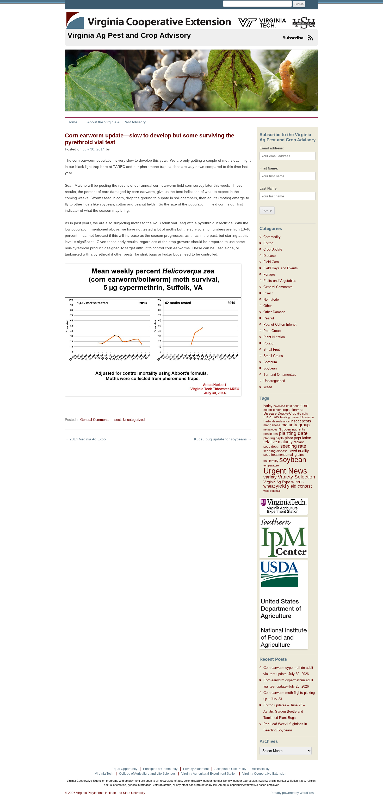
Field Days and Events (280, 268)
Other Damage (274, 312)
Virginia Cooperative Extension (264, 773)
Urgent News (285, 470)
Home (72, 122)
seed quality (299, 450)
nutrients (298, 429)
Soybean (270, 368)
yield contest (299, 486)
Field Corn (271, 262)
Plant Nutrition (274, 337)
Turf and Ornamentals (279, 375)
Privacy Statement (196, 769)
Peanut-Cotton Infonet (279, 324)
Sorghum (270, 362)
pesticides (270, 434)
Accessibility (260, 769)
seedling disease (275, 451)
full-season (307, 417)
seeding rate (293, 446)
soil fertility (270, 461)
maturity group (295, 424)
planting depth (273, 438)
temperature (271, 465)
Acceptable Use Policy (230, 769)
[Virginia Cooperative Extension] (74, 17)
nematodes (270, 429)
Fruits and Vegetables (279, 281)
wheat (269, 486)
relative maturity (278, 442)
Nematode (271, 299)
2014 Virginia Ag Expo (85, 439)
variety (270, 477)
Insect (116, 420)
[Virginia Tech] (259, 19)
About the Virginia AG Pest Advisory (116, 122)
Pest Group (272, 331)
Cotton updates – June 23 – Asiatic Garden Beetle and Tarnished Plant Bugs (284, 711)
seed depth (271, 446)
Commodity (272, 237)
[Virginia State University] (302, 19)
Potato (268, 343)
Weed (267, 387)
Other (267, 306)
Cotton (268, 243)
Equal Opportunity (124, 769)
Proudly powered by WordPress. (293, 793)
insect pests (301, 421)
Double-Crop (287, 413)
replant (299, 442)
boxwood (279, 406)
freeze (295, 417)
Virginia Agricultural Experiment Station (209, 773)
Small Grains (273, 356)
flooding (285, 417)
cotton (267, 410)
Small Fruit (271, 349)
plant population (298, 438)
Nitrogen (285, 429)
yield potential (271, 490)
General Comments (94, 420)
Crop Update (272, 249)
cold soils (292, 406)
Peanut (268, 318)
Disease (269, 256)
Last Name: (268, 188)
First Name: (269, 168)
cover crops (281, 410)
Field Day (271, 417)
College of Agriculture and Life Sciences (147, 773)
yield (281, 486)
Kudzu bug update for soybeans (222, 439)
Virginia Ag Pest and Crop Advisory (129, 35)
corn (304, 405)
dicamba (297, 410)
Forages (269, 274)
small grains (295, 455)
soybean (292, 460)
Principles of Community (160, 769)
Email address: (272, 148)
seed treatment (274, 455)
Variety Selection (296, 477)
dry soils (302, 413)
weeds (297, 481)
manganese (271, 425)
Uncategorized (134, 420)
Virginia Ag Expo (276, 482)
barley (268, 406)
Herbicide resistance (276, 421)
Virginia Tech (104, 773)
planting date (293, 433)
